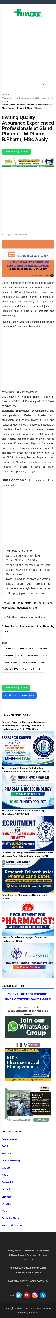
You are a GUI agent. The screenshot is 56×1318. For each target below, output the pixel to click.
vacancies (9, 649)
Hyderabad (33, 655)
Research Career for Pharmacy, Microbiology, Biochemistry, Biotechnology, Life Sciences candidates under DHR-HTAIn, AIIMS (24, 725)
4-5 (32, 669)
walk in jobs (10, 662)
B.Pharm (8, 655)
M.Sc (20, 655)
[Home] (28, 12)
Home (4, 95)
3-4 (24, 669)
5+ (40, 669)
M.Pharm (42, 649)
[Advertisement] (28, 50)
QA (42, 662)
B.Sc (45, 655)
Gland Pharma (29, 662)
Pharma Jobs (26, 649)
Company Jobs (11, 669)
